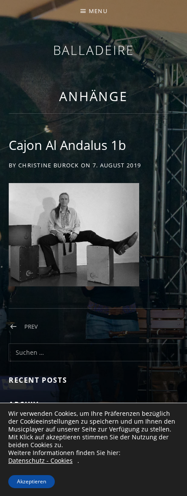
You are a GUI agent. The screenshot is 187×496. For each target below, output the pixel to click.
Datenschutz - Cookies (40, 461)
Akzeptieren (31, 481)
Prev (31, 326)
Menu (98, 11)
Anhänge (93, 96)
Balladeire (93, 49)
